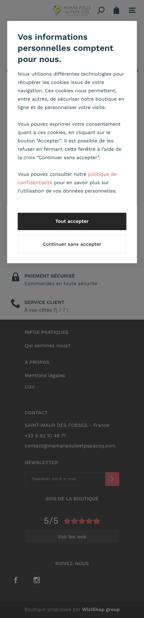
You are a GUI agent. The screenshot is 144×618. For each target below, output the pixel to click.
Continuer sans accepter (72, 244)
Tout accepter (72, 221)
